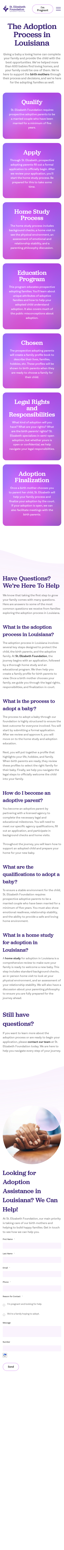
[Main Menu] (58, 9)
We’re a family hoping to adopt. (23, 1313)
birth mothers (39, 74)
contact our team (39, 1042)
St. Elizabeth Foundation (31, 656)
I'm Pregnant (42, 9)
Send (11, 1366)
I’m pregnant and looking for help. (24, 1304)
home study (13, 958)
